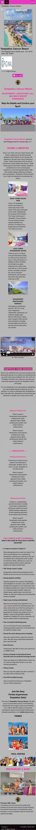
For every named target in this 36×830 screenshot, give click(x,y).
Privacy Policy (21, 829)
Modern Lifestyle (12, 827)
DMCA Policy (31, 829)
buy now (19, 75)
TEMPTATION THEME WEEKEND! (18, 369)
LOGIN (32, 2)
